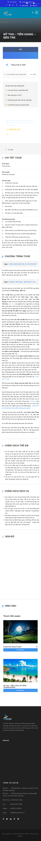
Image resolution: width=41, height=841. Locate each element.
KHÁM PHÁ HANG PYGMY (12, 647)
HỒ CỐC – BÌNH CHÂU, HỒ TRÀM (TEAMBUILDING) (14, 686)
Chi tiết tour (20, 650)
